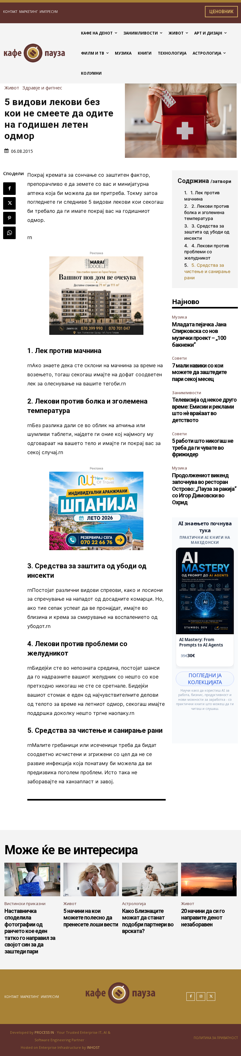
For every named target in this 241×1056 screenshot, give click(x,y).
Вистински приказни (25, 903)
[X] (9, 203)
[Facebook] (9, 188)
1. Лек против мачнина (202, 195)
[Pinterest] (9, 218)
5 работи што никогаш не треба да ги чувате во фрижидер (202, 447)
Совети (179, 358)
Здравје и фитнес (42, 87)
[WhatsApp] (9, 233)
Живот (11, 87)
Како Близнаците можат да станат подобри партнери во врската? (148, 921)
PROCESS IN (45, 1032)
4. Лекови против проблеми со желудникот (206, 251)
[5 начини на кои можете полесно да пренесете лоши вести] (91, 879)
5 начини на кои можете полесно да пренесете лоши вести (90, 918)
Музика (179, 317)
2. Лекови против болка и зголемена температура (206, 212)
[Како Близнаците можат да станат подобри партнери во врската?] (150, 879)
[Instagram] (200, 996)
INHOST (93, 1047)
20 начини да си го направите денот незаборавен (203, 918)
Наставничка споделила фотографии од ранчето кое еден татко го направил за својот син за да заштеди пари (29, 931)
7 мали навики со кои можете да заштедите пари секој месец (199, 372)
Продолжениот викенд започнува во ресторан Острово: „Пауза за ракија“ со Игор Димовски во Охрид (204, 489)
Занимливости (186, 392)
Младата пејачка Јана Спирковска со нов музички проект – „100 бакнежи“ (199, 334)
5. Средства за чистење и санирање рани (207, 271)
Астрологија (134, 903)
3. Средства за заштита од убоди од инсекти (206, 232)
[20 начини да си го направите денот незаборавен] (209, 879)
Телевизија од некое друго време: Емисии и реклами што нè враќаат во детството (204, 409)
